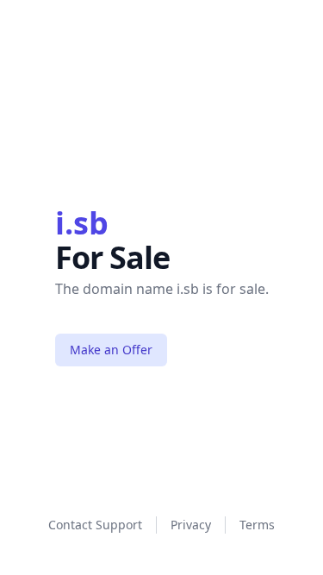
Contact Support (95, 524)
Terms (257, 524)
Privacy (191, 524)
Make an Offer (111, 349)
